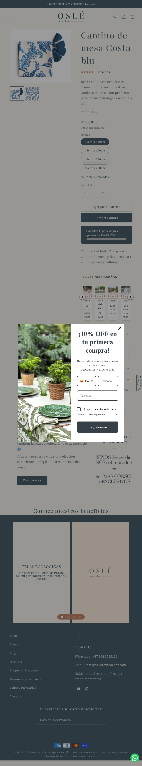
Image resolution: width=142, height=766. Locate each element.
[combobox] (86, 381)
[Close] (119, 328)
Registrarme (97, 427)
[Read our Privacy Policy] (116, 415)
